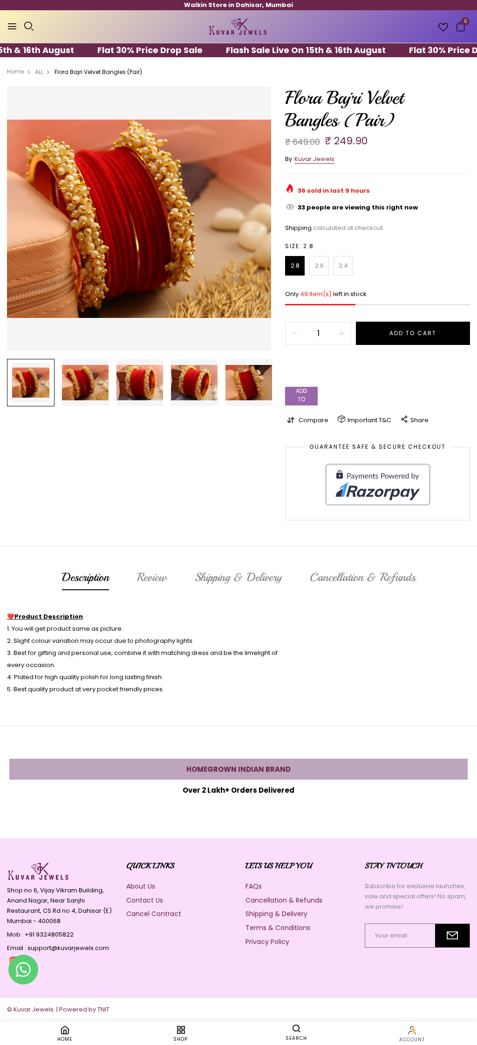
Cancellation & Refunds (283, 900)
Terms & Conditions (277, 927)
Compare (313, 420)
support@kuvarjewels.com (68, 948)
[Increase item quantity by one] (342, 333)
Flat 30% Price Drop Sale (131, 50)
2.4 (343, 265)
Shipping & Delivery (276, 913)
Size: (299, 246)
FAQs (253, 886)
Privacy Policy (267, 941)
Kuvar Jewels (314, 159)
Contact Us (144, 900)
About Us (140, 886)
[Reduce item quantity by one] (294, 333)
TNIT (103, 1009)
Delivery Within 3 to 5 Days (238, 4)
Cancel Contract (153, 913)
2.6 (319, 265)
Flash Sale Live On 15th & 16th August (287, 50)
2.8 (295, 265)
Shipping (298, 227)
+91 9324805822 (49, 934)
